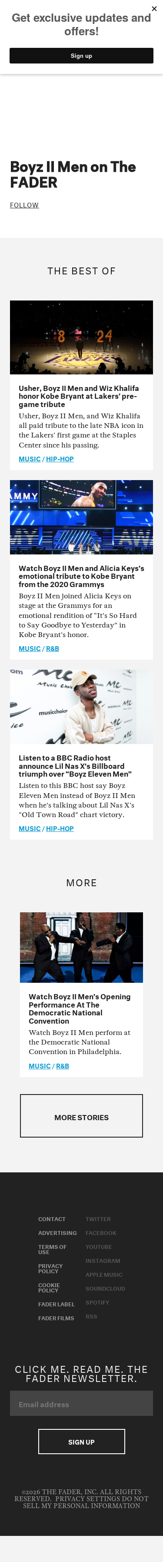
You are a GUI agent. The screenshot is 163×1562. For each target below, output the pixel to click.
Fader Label (56, 1303)
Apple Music (104, 1273)
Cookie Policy (49, 1287)
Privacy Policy (50, 1268)
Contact (52, 1218)
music (30, 458)
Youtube (99, 1246)
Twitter (98, 1218)
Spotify (97, 1301)
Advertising (57, 1232)
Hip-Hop (60, 458)
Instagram (103, 1259)
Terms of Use (52, 1248)
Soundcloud (105, 1287)
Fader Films (56, 1317)
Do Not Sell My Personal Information (86, 1502)
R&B (52, 647)
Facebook (101, 1232)
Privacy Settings (87, 1499)
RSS (91, 1315)
